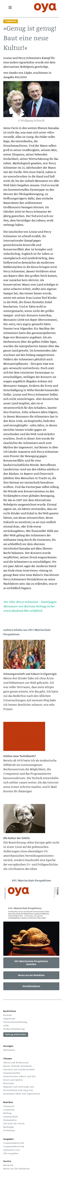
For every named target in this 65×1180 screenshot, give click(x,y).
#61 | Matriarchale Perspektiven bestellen (31, 963)
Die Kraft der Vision (14, 1123)
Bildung (7, 1113)
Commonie (9, 1109)
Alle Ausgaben (10, 1153)
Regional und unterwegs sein (18, 1086)
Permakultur (10, 1120)
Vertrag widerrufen (15, 1034)
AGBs (6, 1025)
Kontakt (7, 1015)
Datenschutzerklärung (15, 1022)
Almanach (8, 1106)
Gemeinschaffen (11, 1073)
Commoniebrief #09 (13, 1143)
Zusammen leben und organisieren (21, 1093)
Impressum (9, 1018)
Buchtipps (8, 1127)
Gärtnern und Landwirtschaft (19, 1069)
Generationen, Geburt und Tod (19, 1076)
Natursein (8, 1083)
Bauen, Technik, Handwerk (17, 1066)
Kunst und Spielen (13, 1079)
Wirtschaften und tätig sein (18, 1090)
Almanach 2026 (11, 1150)
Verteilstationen (31, 986)
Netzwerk (8, 1165)
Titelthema (9, 1130)
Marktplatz (9, 1050)
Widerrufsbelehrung (14, 1029)
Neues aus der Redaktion (31, 975)
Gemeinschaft (10, 1116)
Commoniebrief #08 (13, 1146)
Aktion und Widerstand (15, 1062)
